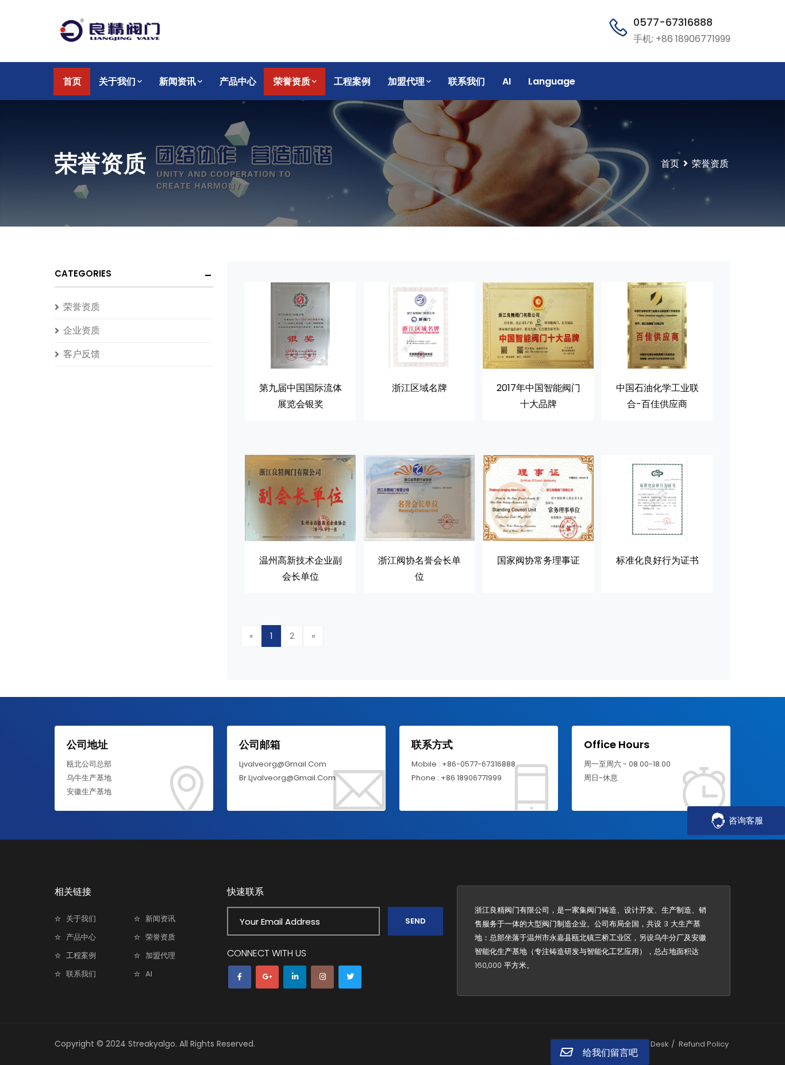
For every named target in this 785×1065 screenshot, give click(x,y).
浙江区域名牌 (419, 387)
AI (506, 81)
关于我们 (117, 81)
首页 (72, 81)
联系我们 (466, 81)
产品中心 (238, 81)
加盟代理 (406, 81)
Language (551, 81)
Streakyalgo (151, 1043)
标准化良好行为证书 (657, 560)
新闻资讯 (177, 81)
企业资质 (81, 330)
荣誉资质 (292, 81)
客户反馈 (81, 354)
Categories (83, 273)
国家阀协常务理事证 (538, 560)
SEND (415, 920)
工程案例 (352, 81)
